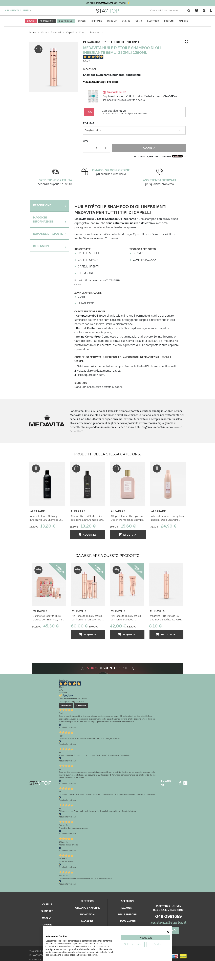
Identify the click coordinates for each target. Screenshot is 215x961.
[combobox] (171, 10)
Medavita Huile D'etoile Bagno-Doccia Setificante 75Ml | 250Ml (166, 618)
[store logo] (107, 10)
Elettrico (153, 21)
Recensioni (41, 246)
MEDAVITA (89, 42)
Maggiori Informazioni (43, 219)
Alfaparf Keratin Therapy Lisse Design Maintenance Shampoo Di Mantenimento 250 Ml (127, 518)
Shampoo (95, 32)
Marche (183, 21)
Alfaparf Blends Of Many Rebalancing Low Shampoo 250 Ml (87, 518)
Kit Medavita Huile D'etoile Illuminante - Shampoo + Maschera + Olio (87, 618)
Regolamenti (127, 921)
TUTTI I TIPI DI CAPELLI (128, 42)
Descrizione (42, 205)
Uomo (139, 21)
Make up (112, 21)
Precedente (66, 705)
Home (33, 32)
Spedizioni (127, 901)
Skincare (97, 21)
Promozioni (87, 914)
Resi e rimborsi (127, 914)
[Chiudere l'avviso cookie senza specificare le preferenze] (167, 932)
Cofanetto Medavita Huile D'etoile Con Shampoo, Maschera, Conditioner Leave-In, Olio (48, 618)
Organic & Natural (51, 32)
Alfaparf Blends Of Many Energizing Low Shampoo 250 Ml (46, 518)
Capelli (82, 21)
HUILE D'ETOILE (105, 42)
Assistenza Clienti (17, 10)
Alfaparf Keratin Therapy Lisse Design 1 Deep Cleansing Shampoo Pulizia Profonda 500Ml (168, 518)
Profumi (169, 21)
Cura (82, 32)
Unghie (126, 21)
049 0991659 (168, 916)
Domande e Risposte (48, 233)
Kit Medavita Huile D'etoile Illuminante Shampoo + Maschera (126, 618)
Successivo (81, 705)
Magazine (87, 921)
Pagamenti (127, 908)
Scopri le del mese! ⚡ (107, 3)
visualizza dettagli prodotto (101, 81)
